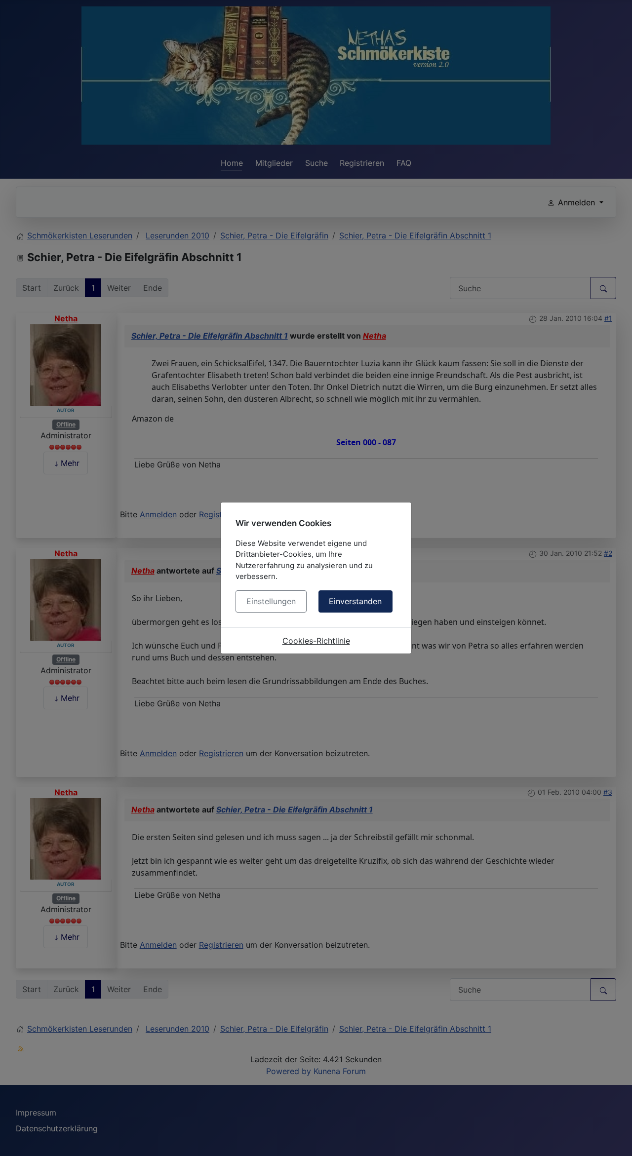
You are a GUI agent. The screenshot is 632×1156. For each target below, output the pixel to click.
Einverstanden (355, 601)
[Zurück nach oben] (614, 1137)
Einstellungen (271, 601)
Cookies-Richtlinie (316, 641)
